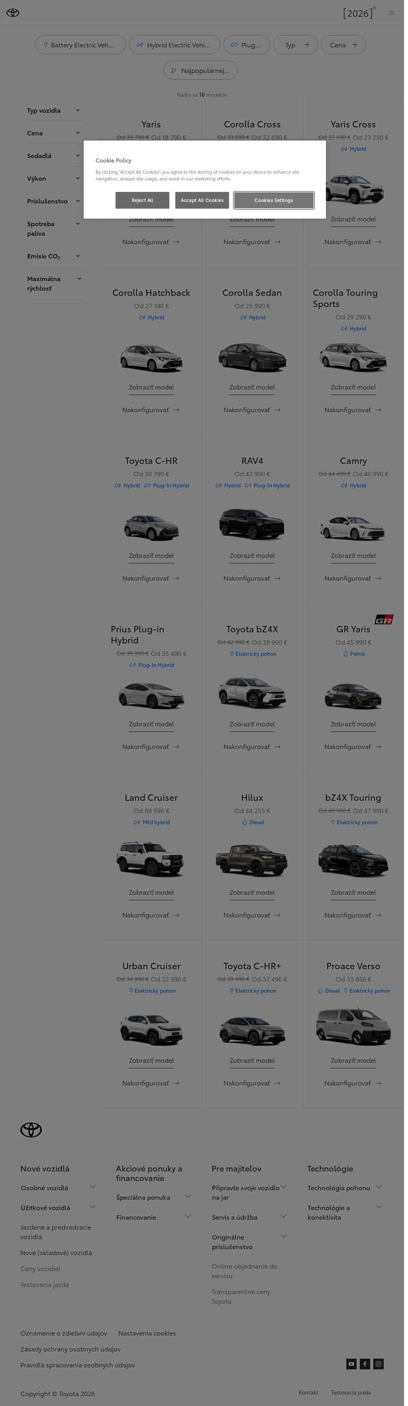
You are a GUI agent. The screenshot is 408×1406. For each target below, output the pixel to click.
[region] (205, 180)
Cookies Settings (274, 200)
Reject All (142, 200)
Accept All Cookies (202, 200)
